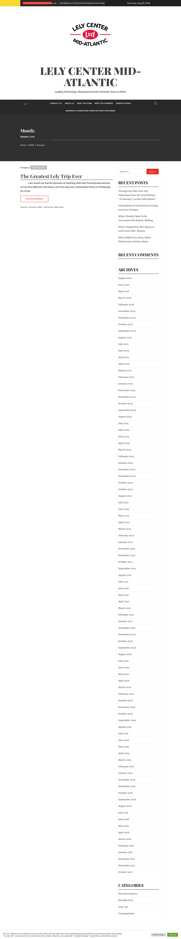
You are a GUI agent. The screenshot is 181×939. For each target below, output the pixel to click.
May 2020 (123, 674)
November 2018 (126, 786)
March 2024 (125, 449)
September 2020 (127, 647)
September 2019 (127, 720)
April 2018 (123, 832)
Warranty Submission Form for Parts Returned (90, 111)
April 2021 (123, 601)
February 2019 (126, 766)
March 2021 (124, 608)
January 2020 (125, 700)
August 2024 (125, 416)
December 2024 (127, 390)
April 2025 (124, 363)
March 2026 (125, 297)
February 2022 (126, 535)
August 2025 (125, 337)
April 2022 (124, 522)
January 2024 (125, 462)
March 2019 (124, 760)
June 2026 (123, 284)
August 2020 (125, 654)
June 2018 (123, 819)
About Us (69, 103)
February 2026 (126, 304)
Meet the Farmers (104, 103)
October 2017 (125, 872)
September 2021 (127, 568)
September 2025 (127, 330)
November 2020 (127, 634)
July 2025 (123, 344)
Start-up (123, 906)
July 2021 (123, 581)
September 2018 (127, 799)
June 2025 (123, 350)
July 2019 (123, 733)
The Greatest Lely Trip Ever (51, 176)
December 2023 (126, 469)
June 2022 (123, 509)
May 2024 (123, 436)
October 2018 (125, 793)
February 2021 (126, 614)
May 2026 (123, 291)
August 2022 (125, 495)
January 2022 (125, 542)
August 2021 (125, 575)
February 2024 (126, 456)
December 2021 (126, 548)
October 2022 (125, 489)
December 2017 (126, 859)
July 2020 (123, 661)
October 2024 (125, 403)
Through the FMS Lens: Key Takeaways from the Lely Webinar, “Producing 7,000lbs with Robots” (137, 195)
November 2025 (127, 317)
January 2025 (125, 383)
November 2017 (126, 865)
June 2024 (123, 429)
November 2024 (127, 396)
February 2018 (126, 845)
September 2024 (127, 410)
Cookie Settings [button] (158, 935)
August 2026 (125, 278)
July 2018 (123, 812)
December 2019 (126, 707)
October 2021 (125, 561)
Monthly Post (38, 167)
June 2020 (123, 667)
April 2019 (123, 753)
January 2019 (125, 773)
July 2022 (123, 502)
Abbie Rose (59, 207)
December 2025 (126, 311)
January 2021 (125, 621)
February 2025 (126, 377)
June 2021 (123, 588)
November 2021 (126, 555)
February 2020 (126, 694)
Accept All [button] (172, 935)
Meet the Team (84, 103)
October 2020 (125, 641)
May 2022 (123, 515)
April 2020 (124, 680)
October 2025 (125, 324)
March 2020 (125, 687)
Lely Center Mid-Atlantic (90, 76)
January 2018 (125, 852)
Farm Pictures (123, 103)
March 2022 (124, 528)
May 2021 (123, 594)
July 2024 (123, 423)
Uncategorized (126, 913)
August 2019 (125, 727)
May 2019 (123, 746)
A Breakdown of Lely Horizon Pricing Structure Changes (55, 3)
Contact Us (56, 103)
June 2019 (123, 740)
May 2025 (123, 357)
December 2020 (127, 627)
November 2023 (127, 476)
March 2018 (124, 839)
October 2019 (125, 713)
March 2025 (124, 370)
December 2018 (126, 779)
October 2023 (125, 482)
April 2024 (124, 443)
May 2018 (123, 826)
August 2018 (125, 806)
